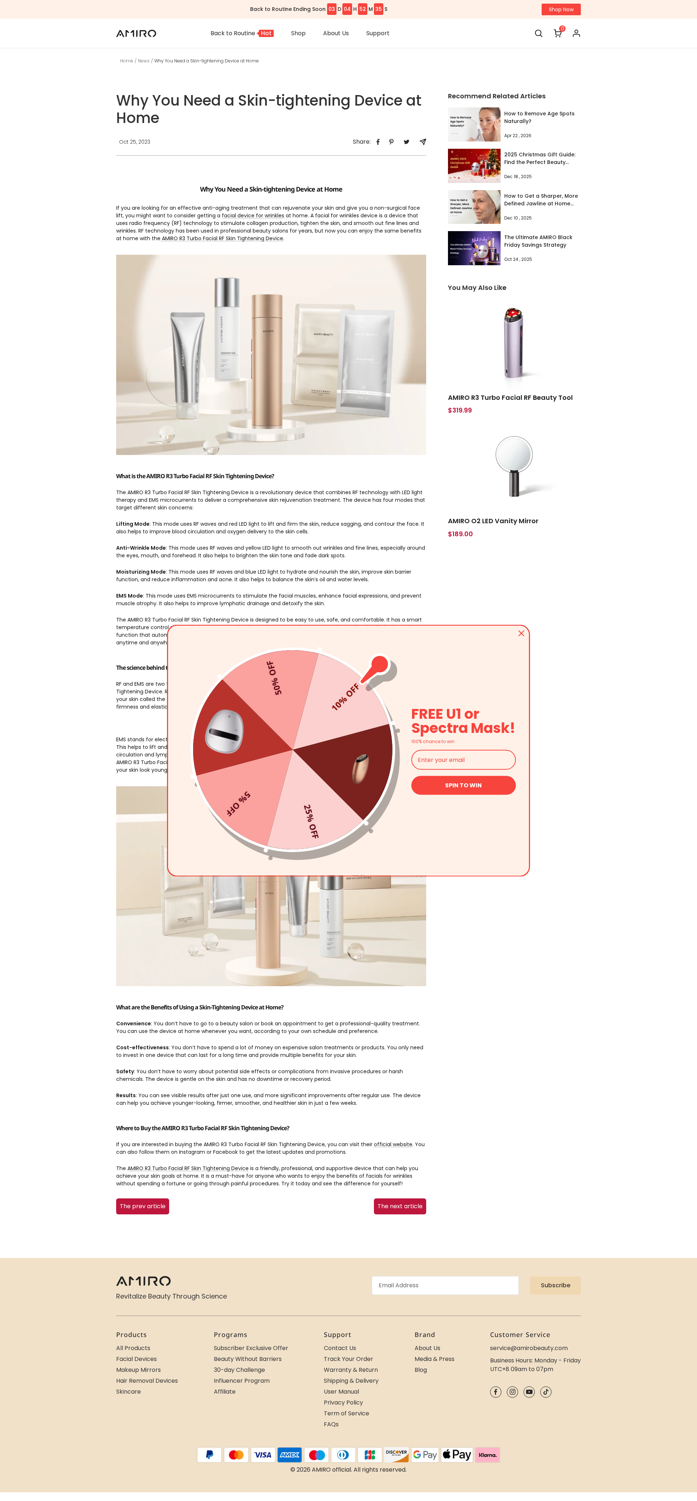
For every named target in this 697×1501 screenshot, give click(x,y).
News (144, 61)
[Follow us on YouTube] (529, 1392)
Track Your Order (348, 1359)
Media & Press (435, 1359)
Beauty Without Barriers (248, 1359)
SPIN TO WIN (463, 785)
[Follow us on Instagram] (512, 1392)
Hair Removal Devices (147, 1381)
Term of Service (346, 1413)
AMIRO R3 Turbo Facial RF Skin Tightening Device (221, 238)
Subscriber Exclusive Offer (251, 1348)
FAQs (331, 1424)
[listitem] (378, 142)
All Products (133, 1348)
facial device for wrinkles (253, 215)
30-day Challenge (239, 1370)
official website (393, 1144)
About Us (427, 1348)
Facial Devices (136, 1359)
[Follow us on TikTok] (546, 1392)
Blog (421, 1370)
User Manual (341, 1391)
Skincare (128, 1391)
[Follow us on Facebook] (495, 1392)
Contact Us (340, 1348)
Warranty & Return (351, 1370)
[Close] (521, 633)
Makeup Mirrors (138, 1370)
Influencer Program (242, 1381)
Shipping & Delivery (351, 1381)
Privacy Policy (343, 1402)
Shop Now (561, 9)
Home (126, 61)
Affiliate (225, 1391)
